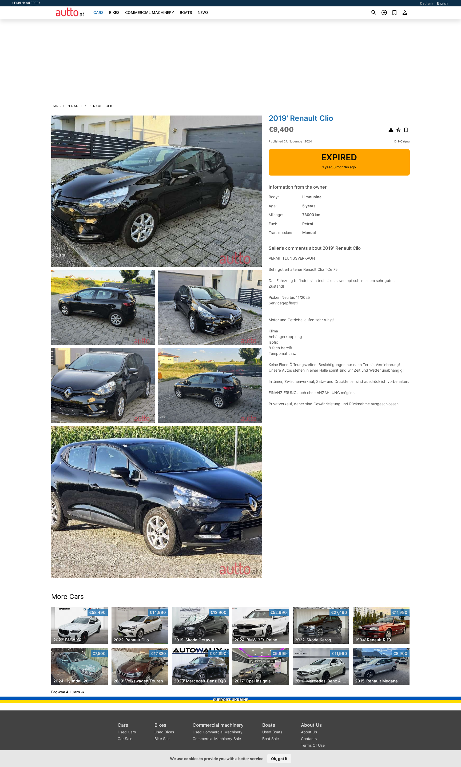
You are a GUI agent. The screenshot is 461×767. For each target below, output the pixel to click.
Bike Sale (162, 738)
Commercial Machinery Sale (217, 738)
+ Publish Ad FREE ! (25, 3)
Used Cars (127, 732)
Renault (75, 106)
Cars (98, 12)
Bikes (114, 12)
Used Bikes (164, 732)
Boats (186, 12)
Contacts (309, 738)
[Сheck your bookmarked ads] (394, 12)
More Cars (67, 597)
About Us (311, 725)
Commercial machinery (149, 12)
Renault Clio (101, 106)
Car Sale (125, 738)
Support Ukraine (230, 699)
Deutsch (426, 3)
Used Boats (272, 732)
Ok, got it (279, 758)
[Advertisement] (230, 63)
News (203, 12)
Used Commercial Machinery (218, 732)
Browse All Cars (65, 692)
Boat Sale (270, 738)
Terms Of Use (313, 745)
